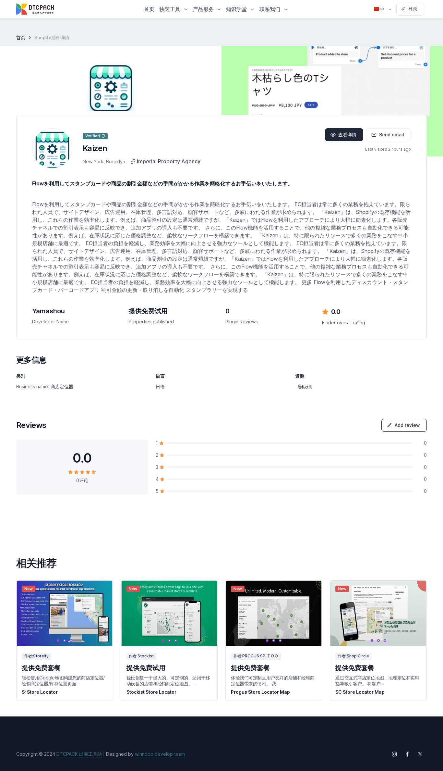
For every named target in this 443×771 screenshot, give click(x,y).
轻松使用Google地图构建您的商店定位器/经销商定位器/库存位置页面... (63, 680)
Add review (407, 425)
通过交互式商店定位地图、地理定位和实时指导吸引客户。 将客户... (377, 680)
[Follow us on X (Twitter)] (420, 754)
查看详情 (347, 134)
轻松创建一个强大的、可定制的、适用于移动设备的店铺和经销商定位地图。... (168, 680)
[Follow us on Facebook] (407, 754)
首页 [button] (149, 9)
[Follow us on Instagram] (394, 754)
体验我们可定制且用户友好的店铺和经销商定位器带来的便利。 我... (273, 680)
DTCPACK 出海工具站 (79, 754)
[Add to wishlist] (102, 591)
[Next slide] (102, 613)
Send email (391, 134)
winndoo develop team (160, 754)
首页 (20, 37)
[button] (173, 9)
